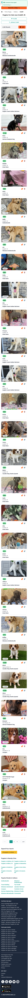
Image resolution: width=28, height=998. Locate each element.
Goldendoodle (5, 881)
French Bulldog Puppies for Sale (9, 903)
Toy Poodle (17, 884)
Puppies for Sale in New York (8, 950)
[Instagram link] (6, 981)
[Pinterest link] (17, 981)
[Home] (2, 12)
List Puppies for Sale (6, 958)
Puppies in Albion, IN (7, 863)
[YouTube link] (14, 981)
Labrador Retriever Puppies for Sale (10, 920)
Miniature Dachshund (7, 887)
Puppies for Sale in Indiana (8, 937)
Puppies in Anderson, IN (7, 867)
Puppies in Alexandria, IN (20, 864)
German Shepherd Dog (7, 891)
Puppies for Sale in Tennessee (9, 946)
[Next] (20, 841)
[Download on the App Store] (14, 986)
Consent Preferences (6, 977)
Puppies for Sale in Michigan (8, 948)
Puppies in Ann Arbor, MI (20, 867)
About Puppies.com (6, 956)
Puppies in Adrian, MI (20, 861)
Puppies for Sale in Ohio (7, 939)
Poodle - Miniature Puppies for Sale (10, 922)
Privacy (3, 968)
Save (23, 27)
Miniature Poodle (19, 891)
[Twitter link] (2, 981)
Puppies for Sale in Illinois (8, 944)
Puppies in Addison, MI (7, 861)
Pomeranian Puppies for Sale (8, 915)
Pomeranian (17, 893)
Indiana (16, 12)
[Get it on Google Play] (14, 990)
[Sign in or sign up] (24, 33)
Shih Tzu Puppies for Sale (8, 911)
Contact (3, 973)
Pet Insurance (4, 962)
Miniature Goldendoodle (18, 881)
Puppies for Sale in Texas (7, 933)
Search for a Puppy (13, 7)
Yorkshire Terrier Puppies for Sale (10, 907)
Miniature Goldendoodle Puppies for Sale (12, 918)
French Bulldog (5, 884)
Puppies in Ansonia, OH (6, 871)
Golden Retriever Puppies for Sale (10, 924)
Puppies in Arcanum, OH (19, 871)
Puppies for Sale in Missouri (8, 935)
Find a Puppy (8, 12)
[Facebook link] (10, 981)
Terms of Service (5, 966)
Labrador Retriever (19, 887)
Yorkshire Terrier (18, 889)
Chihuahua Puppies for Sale (8, 916)
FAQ (2, 975)
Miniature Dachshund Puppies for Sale (11, 909)
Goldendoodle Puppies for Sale (9, 913)
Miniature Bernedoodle (7, 893)
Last (23, 841)
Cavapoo (3, 889)
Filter (15, 18)
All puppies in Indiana (8, 852)
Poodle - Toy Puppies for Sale (8, 905)
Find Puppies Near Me (7, 954)
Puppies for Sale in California (9, 931)
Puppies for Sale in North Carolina (10, 941)
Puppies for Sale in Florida (8, 930)
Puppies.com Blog (5, 960)
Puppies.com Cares (6, 964)
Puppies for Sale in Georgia (8, 943)
